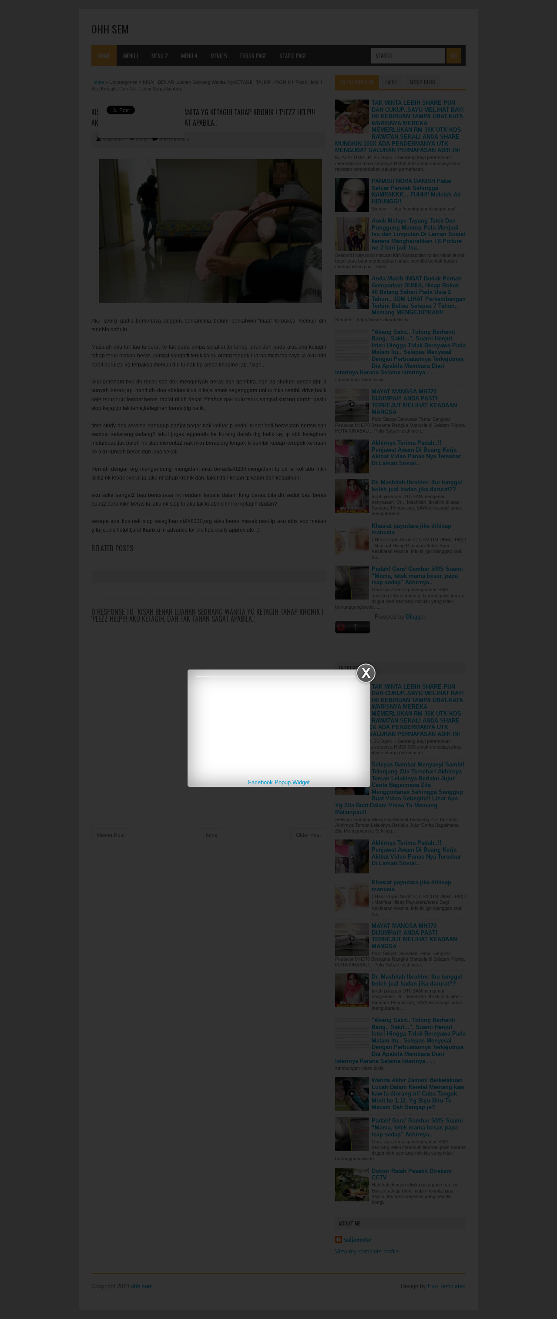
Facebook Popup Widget (279, 782)
